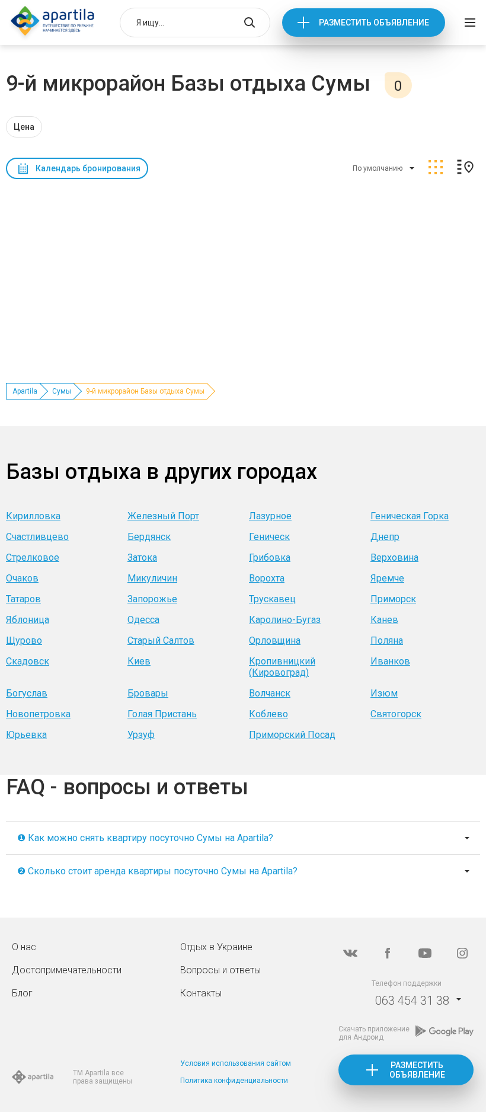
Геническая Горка (409, 516)
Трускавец (272, 599)
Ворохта (266, 578)
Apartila (24, 391)
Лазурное (270, 516)
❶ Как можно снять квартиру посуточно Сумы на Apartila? (145, 837)
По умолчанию (377, 168)
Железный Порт (163, 516)
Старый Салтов (160, 640)
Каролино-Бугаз (285, 619)
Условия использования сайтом (235, 1063)
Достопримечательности (67, 970)
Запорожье (152, 599)
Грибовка (269, 557)
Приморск (393, 599)
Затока (142, 557)
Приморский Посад (292, 734)
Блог (22, 993)
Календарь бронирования (88, 168)
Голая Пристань (162, 714)
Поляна (386, 640)
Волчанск (269, 693)
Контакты (201, 993)
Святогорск (395, 714)
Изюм (384, 693)
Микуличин (152, 578)
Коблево (268, 714)
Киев (139, 661)
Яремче (387, 578)
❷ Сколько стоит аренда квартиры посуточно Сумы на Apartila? (157, 871)
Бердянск (149, 536)
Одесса (143, 619)
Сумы (61, 391)
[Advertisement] (243, 273)
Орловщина (274, 640)
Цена (24, 127)
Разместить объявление (374, 22)
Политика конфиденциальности (234, 1080)
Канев (384, 619)
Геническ (269, 536)
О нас (24, 947)
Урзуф (141, 734)
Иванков (390, 661)
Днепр (384, 536)
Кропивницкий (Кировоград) (282, 667)
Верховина (394, 557)
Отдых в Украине (216, 947)
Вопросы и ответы (220, 970)
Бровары (147, 693)
